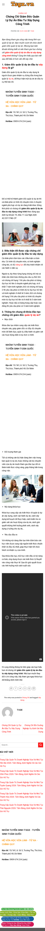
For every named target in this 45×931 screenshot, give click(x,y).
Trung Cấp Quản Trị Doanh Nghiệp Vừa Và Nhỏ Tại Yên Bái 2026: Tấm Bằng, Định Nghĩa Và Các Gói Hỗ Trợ (21, 762)
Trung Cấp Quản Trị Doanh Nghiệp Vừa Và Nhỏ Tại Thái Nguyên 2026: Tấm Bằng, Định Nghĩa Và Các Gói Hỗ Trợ (21, 808)
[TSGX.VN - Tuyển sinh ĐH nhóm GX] (22, 4)
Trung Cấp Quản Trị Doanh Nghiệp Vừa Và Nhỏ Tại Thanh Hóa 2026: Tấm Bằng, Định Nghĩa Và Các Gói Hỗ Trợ (21, 796)
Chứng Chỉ (22, 13)
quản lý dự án (31, 315)
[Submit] (40, 744)
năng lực (19, 264)
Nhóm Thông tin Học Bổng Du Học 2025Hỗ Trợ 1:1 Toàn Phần (16, 924)
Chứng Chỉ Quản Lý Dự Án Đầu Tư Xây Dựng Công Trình (11, 728)
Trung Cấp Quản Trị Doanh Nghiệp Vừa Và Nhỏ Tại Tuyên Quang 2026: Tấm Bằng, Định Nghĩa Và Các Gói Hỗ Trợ (21, 785)
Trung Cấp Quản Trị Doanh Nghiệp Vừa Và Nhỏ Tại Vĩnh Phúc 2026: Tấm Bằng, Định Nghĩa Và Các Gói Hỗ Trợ (21, 774)
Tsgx (32, 31)
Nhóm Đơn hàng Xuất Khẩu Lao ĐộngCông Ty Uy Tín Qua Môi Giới (16, 919)
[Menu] (3, 4)
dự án (11, 78)
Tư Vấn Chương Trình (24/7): (17, 909)
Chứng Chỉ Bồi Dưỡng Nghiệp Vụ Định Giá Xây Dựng (33, 728)
